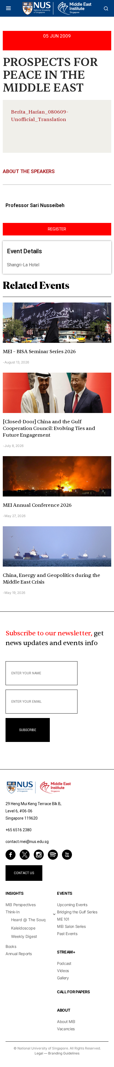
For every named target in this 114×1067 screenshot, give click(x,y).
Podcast (64, 963)
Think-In (12, 911)
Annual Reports (19, 953)
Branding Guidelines (63, 1053)
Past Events (67, 933)
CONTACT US (24, 873)
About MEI (66, 1021)
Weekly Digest (24, 936)
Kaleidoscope (23, 928)
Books (11, 946)
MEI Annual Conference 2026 (37, 505)
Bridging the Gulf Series (77, 911)
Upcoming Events (72, 904)
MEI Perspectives (20, 904)
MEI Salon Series (71, 926)
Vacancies (66, 1028)
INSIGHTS (14, 893)
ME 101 (63, 919)
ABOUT (63, 1010)
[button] (8, 8)
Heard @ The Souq (28, 919)
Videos (63, 970)
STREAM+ (66, 952)
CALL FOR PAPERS (73, 991)
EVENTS (64, 893)
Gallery (63, 977)
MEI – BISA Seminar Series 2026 (39, 351)
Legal (39, 1053)
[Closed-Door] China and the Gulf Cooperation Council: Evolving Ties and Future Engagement (49, 428)
